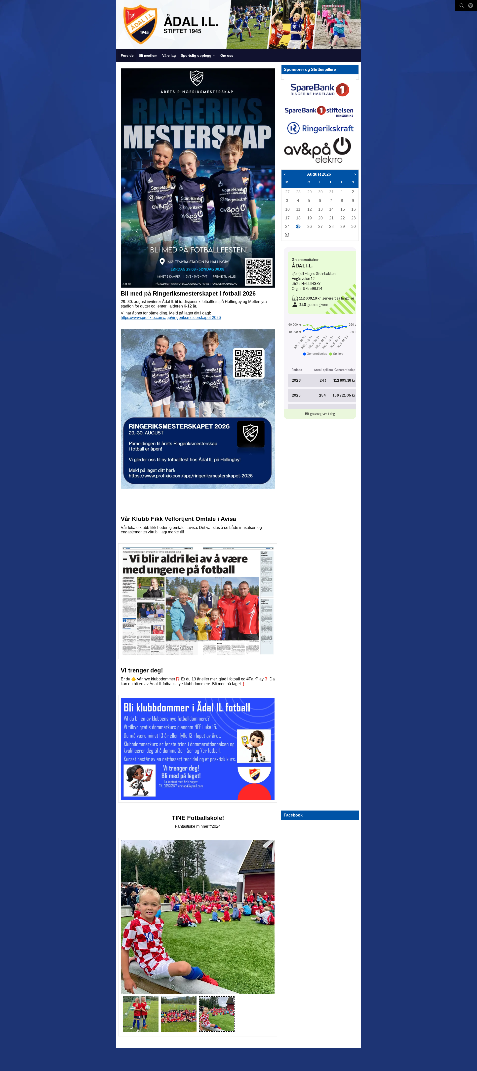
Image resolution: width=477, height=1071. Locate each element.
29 (309, 192)
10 (287, 209)
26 (309, 226)
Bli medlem (148, 55)
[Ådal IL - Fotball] (238, 24)
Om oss (226, 55)
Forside (127, 55)
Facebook (293, 815)
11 (298, 209)
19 (309, 218)
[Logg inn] (470, 5)
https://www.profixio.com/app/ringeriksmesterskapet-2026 (171, 317)
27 (287, 192)
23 (353, 218)
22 (342, 218)
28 (298, 192)
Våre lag (169, 55)
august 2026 (319, 174)
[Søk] (461, 5)
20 (320, 218)
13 (320, 209)
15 (342, 209)
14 (331, 209)
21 (331, 218)
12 (309, 209)
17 (287, 218)
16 (353, 209)
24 (287, 226)
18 (298, 218)
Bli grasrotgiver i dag (320, 414)
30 (320, 192)
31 (331, 192)
